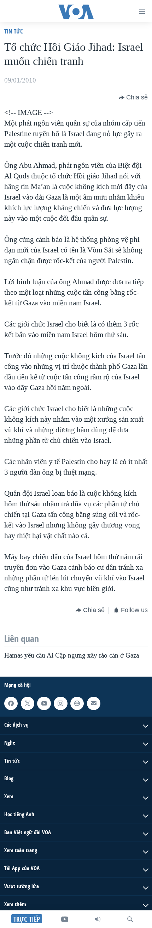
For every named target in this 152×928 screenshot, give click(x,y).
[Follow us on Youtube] (44, 703)
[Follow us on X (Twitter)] (27, 703)
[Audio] (97, 919)
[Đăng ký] (93, 703)
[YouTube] (64, 919)
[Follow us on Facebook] (11, 703)
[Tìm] (130, 919)
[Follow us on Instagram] (60, 703)
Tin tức (13, 31)
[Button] (133, 97)
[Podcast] (77, 703)
